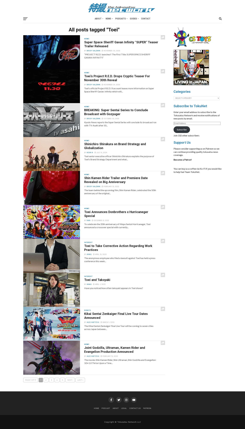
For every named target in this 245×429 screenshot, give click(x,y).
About (98, 19)
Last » (80, 380)
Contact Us (135, 408)
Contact (145, 19)
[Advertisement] (200, 197)
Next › (70, 380)
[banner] (191, 84)
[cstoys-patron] (194, 48)
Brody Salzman (93, 51)
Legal (124, 408)
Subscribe (182, 129)
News (108, 19)
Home (96, 408)
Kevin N (90, 152)
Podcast (106, 408)
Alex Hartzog (93, 322)
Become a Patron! (183, 160)
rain (88, 220)
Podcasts (120, 19)
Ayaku (89, 254)
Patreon (147, 408)
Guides (133, 19)
